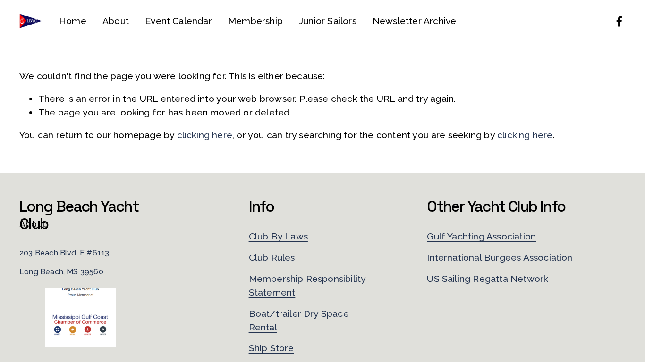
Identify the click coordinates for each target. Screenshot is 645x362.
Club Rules (272, 257)
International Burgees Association (499, 257)
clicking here (205, 135)
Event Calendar (178, 21)
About (115, 21)
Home (72, 21)
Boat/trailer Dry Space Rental (299, 320)
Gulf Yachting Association (481, 236)
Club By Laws (278, 236)
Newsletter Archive (414, 21)
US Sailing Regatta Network (487, 278)
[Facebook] (619, 21)
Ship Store (271, 348)
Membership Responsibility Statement (307, 285)
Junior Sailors (327, 21)
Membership (255, 21)
